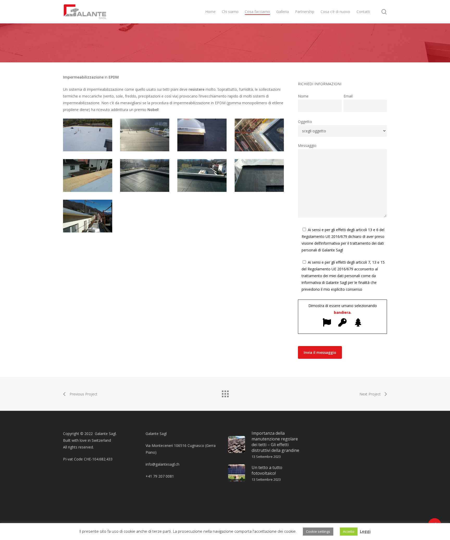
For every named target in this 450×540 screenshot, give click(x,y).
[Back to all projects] (225, 392)
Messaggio (307, 145)
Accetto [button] (348, 531)
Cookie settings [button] (318, 531)
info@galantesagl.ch (162, 464)
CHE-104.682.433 (98, 459)
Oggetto (305, 121)
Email (348, 96)
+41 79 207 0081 (160, 476)
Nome (303, 96)
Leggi (365, 531)
